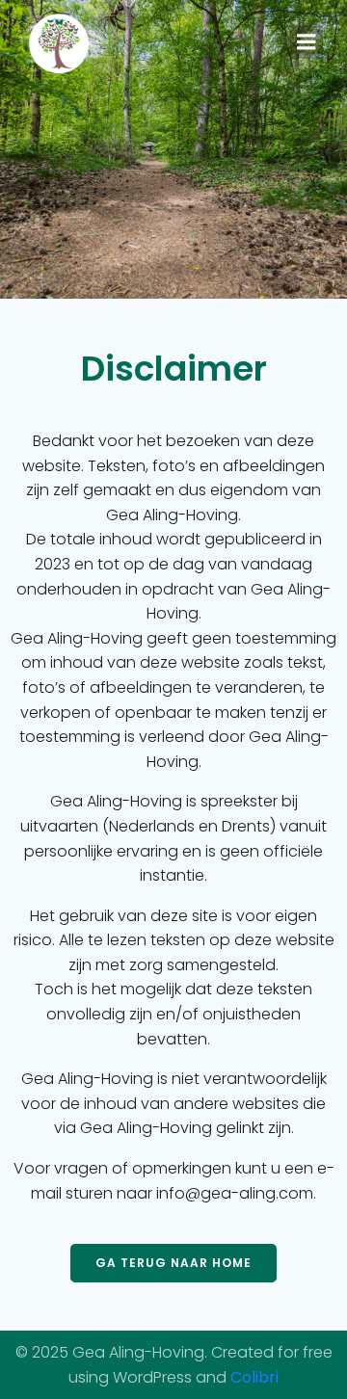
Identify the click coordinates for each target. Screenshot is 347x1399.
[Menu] (306, 42)
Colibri (254, 1377)
